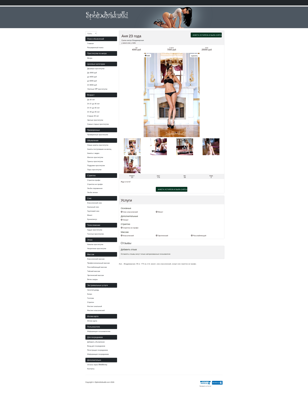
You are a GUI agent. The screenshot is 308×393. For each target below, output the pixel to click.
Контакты (90, 368)
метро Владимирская (135, 40)
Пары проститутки (94, 169)
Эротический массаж (95, 275)
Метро (89, 58)
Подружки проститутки (96, 165)
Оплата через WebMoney (97, 364)
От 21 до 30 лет (93, 103)
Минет (89, 215)
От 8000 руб (92, 85)
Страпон (90, 302)
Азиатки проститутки (95, 244)
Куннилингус (92, 219)
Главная (90, 43)
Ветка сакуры (92, 279)
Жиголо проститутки (95, 157)
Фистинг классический (96, 310)
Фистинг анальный (94, 306)
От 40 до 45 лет (93, 112)
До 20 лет (91, 99)
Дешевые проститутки (95, 68)
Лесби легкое (92, 192)
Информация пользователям (98, 331)
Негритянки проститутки (96, 248)
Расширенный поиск (95, 47)
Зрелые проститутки (95, 120)
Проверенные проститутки (97, 134)
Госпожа (90, 298)
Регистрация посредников (97, 350)
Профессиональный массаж (98, 263)
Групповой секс (93, 211)
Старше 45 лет (93, 116)
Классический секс (94, 203)
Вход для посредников (96, 346)
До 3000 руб (92, 72)
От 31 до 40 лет (93, 107)
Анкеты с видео (93, 153)
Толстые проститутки (95, 234)
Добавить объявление (96, 342)
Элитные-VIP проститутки (97, 89)
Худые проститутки (94, 229)
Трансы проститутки (95, 161)
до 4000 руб (92, 76)
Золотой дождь (93, 290)
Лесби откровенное (95, 188)
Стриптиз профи (93, 180)
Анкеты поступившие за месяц (99, 149)
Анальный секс (93, 207)
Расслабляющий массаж (97, 267)
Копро (89, 294)
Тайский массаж (93, 271)
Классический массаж (95, 259)
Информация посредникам (98, 354)
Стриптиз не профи (95, 184)
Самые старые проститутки (98, 124)
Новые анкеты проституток (97, 145)
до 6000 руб (92, 80)
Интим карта (92, 321)
